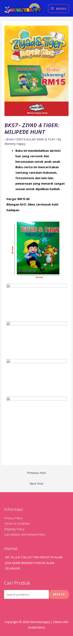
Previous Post (36, 473)
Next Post (36, 483)
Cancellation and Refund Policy (24, 534)
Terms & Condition (17, 523)
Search (59, 594)
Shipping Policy (14, 529)
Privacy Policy (13, 518)
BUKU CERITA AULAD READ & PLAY (30, 139)
